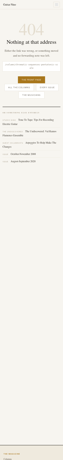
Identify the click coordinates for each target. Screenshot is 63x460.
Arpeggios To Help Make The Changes (29, 144)
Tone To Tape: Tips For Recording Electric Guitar (28, 122)
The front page (31, 80)
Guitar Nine (9, 4)
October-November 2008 (19, 154)
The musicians (31, 95)
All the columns (19, 87)
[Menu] (56, 4)
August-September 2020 (19, 161)
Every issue (47, 87)
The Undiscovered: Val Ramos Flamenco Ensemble (29, 133)
